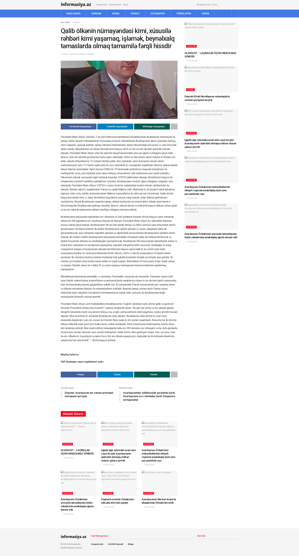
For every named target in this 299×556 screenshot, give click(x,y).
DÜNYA (205, 13)
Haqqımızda (101, 5)
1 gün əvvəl (68, 458)
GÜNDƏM (96, 13)
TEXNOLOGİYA (183, 13)
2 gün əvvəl (108, 465)
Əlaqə (125, 5)
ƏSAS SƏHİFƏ (73, 13)
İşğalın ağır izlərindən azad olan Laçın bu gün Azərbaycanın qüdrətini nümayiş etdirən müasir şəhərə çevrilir (211, 143)
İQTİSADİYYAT (158, 13)
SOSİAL (116, 13)
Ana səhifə (65, 22)
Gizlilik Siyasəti (115, 5)
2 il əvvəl (64, 54)
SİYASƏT (135, 13)
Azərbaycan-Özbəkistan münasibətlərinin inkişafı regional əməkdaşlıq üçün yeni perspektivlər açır (207, 190)
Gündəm (76, 22)
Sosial (190, 90)
